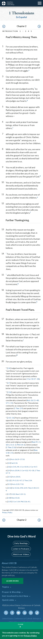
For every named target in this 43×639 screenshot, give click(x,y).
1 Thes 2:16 (11, 447)
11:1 (12, 445)
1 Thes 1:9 (18, 408)
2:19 (9, 502)
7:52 (22, 484)
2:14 (9, 392)
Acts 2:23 (15, 484)
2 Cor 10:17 (31, 379)
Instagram (31, 613)
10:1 (7, 445)
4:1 (29, 502)
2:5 (11, 453)
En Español (21, 17)
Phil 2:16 (24, 502)
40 (38, 400)
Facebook (12, 613)
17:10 (22, 459)
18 (38, 379)
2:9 (9, 470)
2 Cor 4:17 (33, 467)
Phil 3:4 (20, 445)
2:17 (9, 494)
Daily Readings (21, 543)
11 (25, 494)
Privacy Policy (7, 512)
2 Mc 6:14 (23, 488)
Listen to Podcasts (21, 549)
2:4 (8, 368)
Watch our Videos (21, 554)
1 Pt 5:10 (15, 480)
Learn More (12, 581)
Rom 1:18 (31, 488)
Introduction (10, 31)
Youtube (18, 613)
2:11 (9, 477)
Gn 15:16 (15, 488)
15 (11, 403)
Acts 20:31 (16, 477)
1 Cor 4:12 (24, 470)
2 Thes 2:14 (27, 480)
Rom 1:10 (19, 494)
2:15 (9, 418)
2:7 (8, 383)
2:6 (9, 467)
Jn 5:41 (13, 467)
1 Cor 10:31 (24, 467)
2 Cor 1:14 (16, 502)
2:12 (9, 480)
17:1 (7, 403)
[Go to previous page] (3, 26)
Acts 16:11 (31, 400)
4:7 (21, 480)
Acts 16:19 (15, 459)
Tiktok (37, 613)
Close (20, 624)
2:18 (9, 498)
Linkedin (24, 613)
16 (13, 418)
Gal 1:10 (14, 463)
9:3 (30, 470)
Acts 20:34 (15, 470)
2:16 (9, 488)
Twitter (6, 613)
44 (18, 467)
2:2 (9, 459)
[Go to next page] (39, 26)
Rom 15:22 (15, 498)
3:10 (13, 494)
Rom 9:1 (35, 442)
